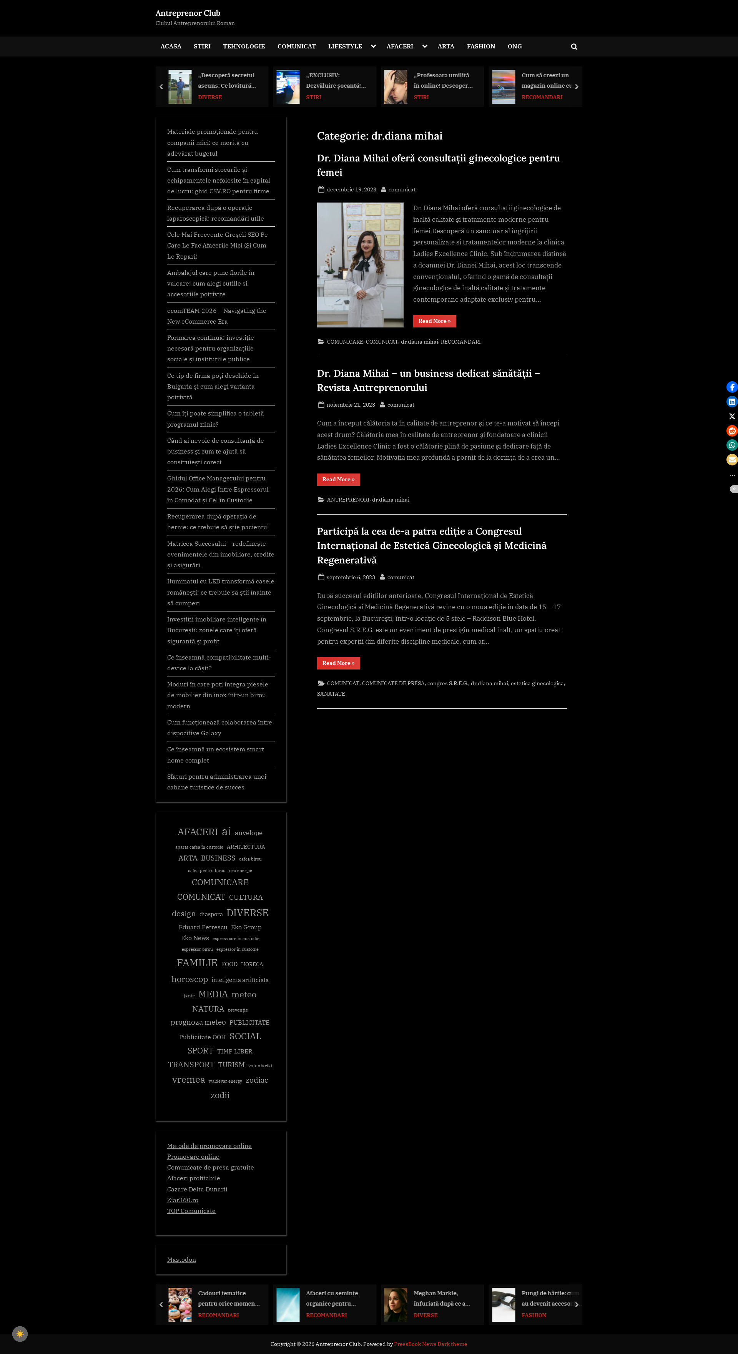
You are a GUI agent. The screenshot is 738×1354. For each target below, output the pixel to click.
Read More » (437, 322)
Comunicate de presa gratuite (210, 1167)
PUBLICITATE (249, 1022)
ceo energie (240, 870)
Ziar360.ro (182, 1200)
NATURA (208, 1008)
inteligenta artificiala (240, 980)
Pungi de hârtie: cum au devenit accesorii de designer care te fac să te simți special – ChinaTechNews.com (552, 1299)
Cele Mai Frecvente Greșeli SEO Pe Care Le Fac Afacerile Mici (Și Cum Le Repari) (217, 245)
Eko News (195, 938)
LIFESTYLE (345, 46)
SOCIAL (245, 1036)
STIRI (202, 46)
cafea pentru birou (207, 870)
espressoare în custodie (236, 938)
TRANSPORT (191, 1064)
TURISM (231, 1064)
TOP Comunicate (191, 1210)
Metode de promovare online (209, 1145)
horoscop (189, 978)
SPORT (201, 1050)
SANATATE (331, 693)
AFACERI (400, 46)
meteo (243, 994)
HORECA (252, 964)
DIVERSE (210, 96)
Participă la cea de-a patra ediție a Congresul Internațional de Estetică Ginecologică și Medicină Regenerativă (432, 545)
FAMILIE (197, 962)
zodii (220, 1094)
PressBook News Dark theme (430, 1344)
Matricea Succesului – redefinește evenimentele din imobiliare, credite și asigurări (220, 554)
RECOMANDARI (542, 96)
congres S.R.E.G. (447, 683)
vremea (188, 1079)
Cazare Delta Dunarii (197, 1189)
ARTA (446, 46)
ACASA (171, 46)
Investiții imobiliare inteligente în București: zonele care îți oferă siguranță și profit (216, 630)
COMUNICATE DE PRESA (393, 683)
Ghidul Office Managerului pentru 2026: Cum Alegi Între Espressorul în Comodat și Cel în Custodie (218, 489)
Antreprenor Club (188, 13)
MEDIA (213, 994)
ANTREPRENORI (348, 499)
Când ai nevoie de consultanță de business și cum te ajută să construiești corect (215, 451)
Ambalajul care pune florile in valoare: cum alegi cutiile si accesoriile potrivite (210, 283)
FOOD (229, 964)
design (184, 913)
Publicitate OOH (202, 1037)
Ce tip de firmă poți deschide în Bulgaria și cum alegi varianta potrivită (213, 386)
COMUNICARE (345, 341)
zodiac (257, 1080)
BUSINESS (218, 858)
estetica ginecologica (537, 683)
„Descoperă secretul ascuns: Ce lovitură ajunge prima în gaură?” (226, 81)
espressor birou (197, 949)
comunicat (402, 189)
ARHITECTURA (246, 846)
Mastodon (181, 1259)
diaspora (211, 914)
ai (226, 831)
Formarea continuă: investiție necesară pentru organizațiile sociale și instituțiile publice (210, 348)
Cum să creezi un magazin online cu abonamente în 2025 (550, 81)
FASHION (481, 46)
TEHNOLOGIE (244, 46)
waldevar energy (225, 1081)
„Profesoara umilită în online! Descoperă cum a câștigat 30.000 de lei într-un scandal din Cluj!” (444, 81)
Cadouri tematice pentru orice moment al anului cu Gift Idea (228, 1299)
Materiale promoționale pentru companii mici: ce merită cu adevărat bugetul (212, 142)
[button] (732, 387)
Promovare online (193, 1156)
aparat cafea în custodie (199, 847)
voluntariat (260, 1065)
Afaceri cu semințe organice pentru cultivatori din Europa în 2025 (336, 1299)
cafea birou (250, 859)
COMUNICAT (297, 46)
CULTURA (246, 897)
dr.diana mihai (419, 341)
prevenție (238, 1010)
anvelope (249, 833)
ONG (515, 46)
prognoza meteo (198, 1022)
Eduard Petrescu (203, 927)
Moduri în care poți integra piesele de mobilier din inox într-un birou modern (217, 695)
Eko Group (246, 927)
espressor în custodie (237, 949)
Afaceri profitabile (193, 1178)
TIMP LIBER (235, 1051)
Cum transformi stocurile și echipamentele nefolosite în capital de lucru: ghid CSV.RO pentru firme (218, 180)
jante (189, 995)
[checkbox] (20, 1334)
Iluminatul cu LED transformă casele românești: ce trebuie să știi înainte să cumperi (220, 592)
